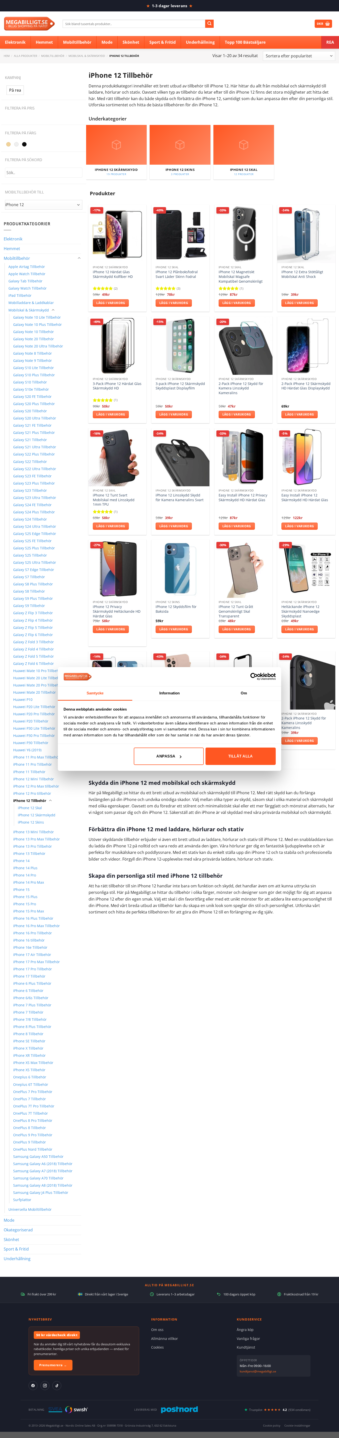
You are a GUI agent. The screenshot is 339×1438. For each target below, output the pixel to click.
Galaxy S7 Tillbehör (29, 576)
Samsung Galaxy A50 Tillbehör (38, 1156)
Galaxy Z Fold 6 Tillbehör (33, 663)
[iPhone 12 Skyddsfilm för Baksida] (180, 569)
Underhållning (17, 1258)
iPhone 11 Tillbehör (29, 771)
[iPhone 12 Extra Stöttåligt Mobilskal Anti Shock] (306, 234)
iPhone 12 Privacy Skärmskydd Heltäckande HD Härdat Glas (116, 611)
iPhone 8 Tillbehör (28, 1033)
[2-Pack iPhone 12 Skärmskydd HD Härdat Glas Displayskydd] (306, 346)
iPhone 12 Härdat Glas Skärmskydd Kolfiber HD (113, 274)
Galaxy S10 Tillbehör (30, 382)
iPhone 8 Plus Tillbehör (32, 1026)
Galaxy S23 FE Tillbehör (32, 476)
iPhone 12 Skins (31, 822)
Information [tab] (169, 693)
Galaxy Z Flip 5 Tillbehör (33, 627)
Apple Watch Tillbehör (26, 273)
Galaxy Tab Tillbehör (25, 281)
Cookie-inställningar (297, 1425)
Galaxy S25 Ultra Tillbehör (34, 562)
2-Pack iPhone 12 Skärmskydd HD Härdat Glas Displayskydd (306, 386)
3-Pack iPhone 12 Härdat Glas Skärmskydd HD (117, 386)
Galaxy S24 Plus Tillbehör (34, 512)
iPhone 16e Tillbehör (30, 947)
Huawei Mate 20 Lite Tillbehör (38, 678)
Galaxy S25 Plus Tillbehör (34, 548)
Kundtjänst (246, 1347)
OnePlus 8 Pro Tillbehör (32, 1120)
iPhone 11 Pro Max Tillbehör (36, 757)
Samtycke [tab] (95, 693)
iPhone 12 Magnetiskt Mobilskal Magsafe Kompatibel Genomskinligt (241, 276)
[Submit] (209, 24)
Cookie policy (271, 1425)
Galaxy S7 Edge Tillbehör (33, 569)
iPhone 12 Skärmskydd (36, 815)
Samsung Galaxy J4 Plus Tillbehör (40, 1192)
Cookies (157, 1347)
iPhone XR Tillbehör (29, 1055)
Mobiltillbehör (52, 56)
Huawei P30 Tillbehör (30, 742)
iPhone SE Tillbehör (29, 1041)
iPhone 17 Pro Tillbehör (32, 969)
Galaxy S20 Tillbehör (30, 411)
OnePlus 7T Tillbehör (30, 1113)
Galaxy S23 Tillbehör (30, 490)
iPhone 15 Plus (25, 896)
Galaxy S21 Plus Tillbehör (34, 432)
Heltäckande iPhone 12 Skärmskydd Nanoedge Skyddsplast (300, 611)
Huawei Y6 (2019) (27, 750)
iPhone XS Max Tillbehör (33, 1062)
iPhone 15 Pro (24, 904)
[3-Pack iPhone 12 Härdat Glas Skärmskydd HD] (117, 346)
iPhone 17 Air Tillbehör (32, 954)
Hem (7, 56)
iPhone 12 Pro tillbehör (32, 793)
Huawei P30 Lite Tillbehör (34, 728)
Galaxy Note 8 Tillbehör (32, 353)
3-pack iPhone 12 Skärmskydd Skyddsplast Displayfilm (180, 386)
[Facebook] (33, 1385)
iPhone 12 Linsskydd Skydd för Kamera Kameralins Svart (179, 497)
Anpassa (165, 756)
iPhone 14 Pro (24, 875)
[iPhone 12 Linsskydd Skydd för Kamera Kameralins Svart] (180, 457)
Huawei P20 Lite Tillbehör (34, 706)
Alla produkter (25, 56)
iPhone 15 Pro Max (28, 911)
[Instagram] (44, 1385)
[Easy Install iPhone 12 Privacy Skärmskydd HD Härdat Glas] (243, 457)
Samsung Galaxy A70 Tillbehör (38, 1178)
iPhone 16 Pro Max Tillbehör (36, 925)
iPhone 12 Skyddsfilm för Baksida (176, 609)
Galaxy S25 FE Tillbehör (32, 540)
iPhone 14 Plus (25, 868)
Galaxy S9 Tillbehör (29, 605)
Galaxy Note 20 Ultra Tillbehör (38, 346)
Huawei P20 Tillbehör (30, 721)
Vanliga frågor (248, 1338)
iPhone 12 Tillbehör (29, 800)
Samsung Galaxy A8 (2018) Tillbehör (42, 1185)
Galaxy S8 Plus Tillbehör (33, 584)
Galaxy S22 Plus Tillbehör (34, 454)
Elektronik (13, 239)
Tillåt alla (240, 756)
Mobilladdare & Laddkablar (31, 302)
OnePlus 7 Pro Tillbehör (32, 1091)
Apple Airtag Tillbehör (26, 266)
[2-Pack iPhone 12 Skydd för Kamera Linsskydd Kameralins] (243, 346)
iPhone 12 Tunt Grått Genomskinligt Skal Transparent (236, 611)
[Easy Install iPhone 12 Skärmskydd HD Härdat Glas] (306, 457)
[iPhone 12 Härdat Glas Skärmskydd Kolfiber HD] (117, 234)
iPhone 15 (21, 889)
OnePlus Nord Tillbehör (32, 1149)
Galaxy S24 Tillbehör (30, 519)
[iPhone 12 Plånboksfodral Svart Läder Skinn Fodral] (180, 234)
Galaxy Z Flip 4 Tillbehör (33, 620)
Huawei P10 (23, 699)
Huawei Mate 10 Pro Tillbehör (37, 670)
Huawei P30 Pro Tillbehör (34, 735)
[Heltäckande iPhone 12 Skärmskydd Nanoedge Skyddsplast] (306, 569)
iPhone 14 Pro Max (28, 882)
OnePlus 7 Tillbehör (29, 1099)
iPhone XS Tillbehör (29, 1069)
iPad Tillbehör (20, 295)
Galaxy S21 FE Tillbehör (32, 425)
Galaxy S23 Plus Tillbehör (34, 483)
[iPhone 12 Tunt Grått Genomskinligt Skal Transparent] (243, 569)
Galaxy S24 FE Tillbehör (32, 504)
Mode (9, 1220)
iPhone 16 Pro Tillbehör (32, 933)
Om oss (157, 1329)
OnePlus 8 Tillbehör (29, 1127)
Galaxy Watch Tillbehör (27, 288)
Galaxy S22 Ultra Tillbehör (34, 468)
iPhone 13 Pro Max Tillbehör (36, 839)
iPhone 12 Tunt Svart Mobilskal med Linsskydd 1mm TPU (114, 500)
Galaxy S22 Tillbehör (30, 461)
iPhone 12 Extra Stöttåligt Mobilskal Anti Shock (302, 274)
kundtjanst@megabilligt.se (258, 1371)
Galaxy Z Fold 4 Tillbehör (33, 649)
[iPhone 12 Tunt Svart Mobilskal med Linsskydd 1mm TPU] (117, 457)
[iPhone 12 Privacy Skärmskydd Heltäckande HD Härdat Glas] (117, 569)
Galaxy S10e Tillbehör (31, 389)
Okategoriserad (18, 1230)
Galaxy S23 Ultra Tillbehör (34, 497)
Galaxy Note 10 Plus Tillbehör (37, 324)
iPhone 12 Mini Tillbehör (33, 779)
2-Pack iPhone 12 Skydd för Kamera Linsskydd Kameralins (241, 388)
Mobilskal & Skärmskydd (86, 56)
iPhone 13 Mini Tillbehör (33, 832)
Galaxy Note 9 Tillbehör (32, 360)
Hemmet (12, 248)
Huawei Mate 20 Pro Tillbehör (37, 685)
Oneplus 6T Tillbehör (30, 1084)
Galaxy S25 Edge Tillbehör (34, 533)
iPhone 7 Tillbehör (28, 1012)
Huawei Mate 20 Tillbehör (34, 692)
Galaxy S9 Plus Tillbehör (33, 598)
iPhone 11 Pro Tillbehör (32, 764)
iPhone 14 (21, 860)
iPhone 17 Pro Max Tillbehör (36, 961)
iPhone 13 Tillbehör (29, 853)
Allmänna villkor (164, 1338)
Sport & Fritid (16, 1249)
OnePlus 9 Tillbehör (29, 1142)
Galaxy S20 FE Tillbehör (32, 396)
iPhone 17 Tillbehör (29, 976)
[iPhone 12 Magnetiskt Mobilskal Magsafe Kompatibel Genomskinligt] (243, 234)
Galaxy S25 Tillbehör (30, 555)
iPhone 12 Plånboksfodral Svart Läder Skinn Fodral (177, 274)
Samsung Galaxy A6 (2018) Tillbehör (42, 1163)
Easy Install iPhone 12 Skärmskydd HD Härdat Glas (304, 497)
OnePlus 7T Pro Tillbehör (33, 1106)
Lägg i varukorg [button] (110, 303)
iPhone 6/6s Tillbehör (30, 997)
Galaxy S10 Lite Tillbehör (33, 367)
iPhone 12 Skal (30, 807)
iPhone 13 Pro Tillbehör (32, 846)
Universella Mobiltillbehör (30, 1209)
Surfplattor (22, 1199)
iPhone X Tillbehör (28, 1048)
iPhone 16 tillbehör (29, 940)
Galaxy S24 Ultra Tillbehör (34, 526)
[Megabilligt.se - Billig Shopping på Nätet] (29, 23)
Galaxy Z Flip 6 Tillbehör (33, 634)
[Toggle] (79, 258)
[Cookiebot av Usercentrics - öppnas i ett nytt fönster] (254, 676)
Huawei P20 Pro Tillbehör (34, 714)
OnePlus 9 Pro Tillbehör (32, 1135)
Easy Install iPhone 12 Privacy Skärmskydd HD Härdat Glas (243, 497)
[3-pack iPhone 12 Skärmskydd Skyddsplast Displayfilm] (180, 346)
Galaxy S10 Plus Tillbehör (34, 375)
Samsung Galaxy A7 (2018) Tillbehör (42, 1171)
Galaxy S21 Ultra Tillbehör (34, 447)
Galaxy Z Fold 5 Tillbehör (33, 656)
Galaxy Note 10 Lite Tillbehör (37, 317)
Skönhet (11, 1239)
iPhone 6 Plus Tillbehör (32, 983)
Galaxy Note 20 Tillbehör (33, 339)
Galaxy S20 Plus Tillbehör (34, 403)
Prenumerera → (53, 1365)
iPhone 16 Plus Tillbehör (33, 918)
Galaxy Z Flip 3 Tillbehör (33, 612)
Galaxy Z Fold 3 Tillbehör (33, 642)
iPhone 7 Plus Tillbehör (32, 1005)
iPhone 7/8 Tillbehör (30, 1019)
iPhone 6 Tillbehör (28, 990)
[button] (15, 90)
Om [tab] (244, 693)
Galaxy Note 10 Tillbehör (33, 331)
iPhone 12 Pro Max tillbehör (36, 786)
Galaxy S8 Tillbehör (29, 591)
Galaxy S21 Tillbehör (30, 439)
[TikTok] (56, 1385)
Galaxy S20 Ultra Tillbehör (34, 418)
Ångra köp (245, 1329)
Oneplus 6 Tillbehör (29, 1077)
